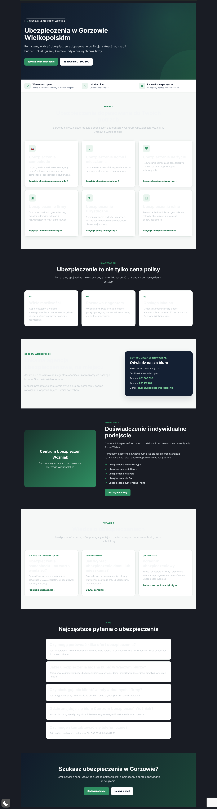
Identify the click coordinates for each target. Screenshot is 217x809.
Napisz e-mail (122, 791)
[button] (5, 803)
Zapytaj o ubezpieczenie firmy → (45, 230)
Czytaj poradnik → (96, 589)
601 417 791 (145, 383)
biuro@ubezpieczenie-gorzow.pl (156, 387)
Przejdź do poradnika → (42, 589)
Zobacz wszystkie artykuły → (160, 585)
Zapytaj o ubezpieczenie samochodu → (48, 181)
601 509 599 (146, 378)
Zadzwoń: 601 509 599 (76, 61)
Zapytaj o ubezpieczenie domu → (102, 181)
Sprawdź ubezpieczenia (41, 61)
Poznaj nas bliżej (117, 492)
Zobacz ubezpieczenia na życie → (160, 181)
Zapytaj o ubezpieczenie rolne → (159, 230)
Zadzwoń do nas (96, 791)
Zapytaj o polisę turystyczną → (101, 230)
